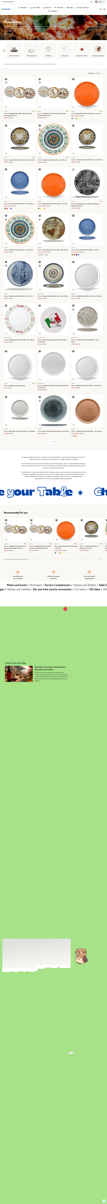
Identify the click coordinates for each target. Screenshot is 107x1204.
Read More (96, 963)
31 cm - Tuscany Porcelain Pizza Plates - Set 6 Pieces (87, 159)
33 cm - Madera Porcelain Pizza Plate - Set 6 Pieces (53, 296)
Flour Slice (41, 254)
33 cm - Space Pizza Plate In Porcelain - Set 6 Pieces (53, 431)
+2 (81, 118)
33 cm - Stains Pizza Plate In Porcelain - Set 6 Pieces (19, 431)
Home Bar (60, 7)
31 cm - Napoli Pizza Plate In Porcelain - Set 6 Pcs (52, 203)
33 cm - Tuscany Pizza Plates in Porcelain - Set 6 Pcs (19, 160)
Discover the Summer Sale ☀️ (8, 1)
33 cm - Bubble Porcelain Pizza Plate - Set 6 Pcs (18, 296)
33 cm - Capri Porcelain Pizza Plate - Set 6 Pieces (52, 160)
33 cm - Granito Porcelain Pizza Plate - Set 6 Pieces (86, 431)
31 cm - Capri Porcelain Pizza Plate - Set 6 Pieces (18, 250)
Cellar (71, 7)
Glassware (23, 7)
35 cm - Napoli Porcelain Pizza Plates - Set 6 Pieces (86, 296)
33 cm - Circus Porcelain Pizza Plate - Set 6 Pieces (19, 203)
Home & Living (83, 7)
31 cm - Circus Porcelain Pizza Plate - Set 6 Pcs (85, 250)
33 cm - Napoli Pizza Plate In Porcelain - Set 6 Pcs (86, 113)
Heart (46, 254)
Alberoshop (40, 293)
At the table (36, 7)
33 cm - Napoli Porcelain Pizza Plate (14, 385)
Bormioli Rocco (7, 337)
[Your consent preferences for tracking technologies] (104, 1201)
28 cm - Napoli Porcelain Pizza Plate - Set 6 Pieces (86, 385)
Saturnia (6, 111)
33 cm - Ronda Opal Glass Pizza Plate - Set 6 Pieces (19, 340)
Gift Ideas (54, 11)
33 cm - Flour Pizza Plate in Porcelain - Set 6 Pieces (53, 250)
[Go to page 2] (58, 442)
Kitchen (48, 7)
